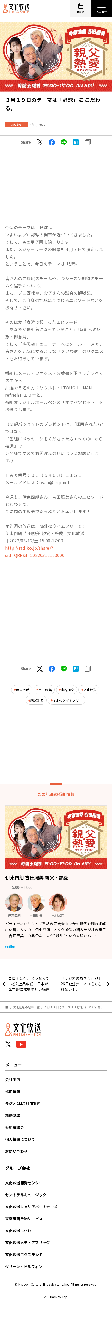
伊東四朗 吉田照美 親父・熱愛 (36, 877)
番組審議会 (14, 1127)
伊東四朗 (22, 689)
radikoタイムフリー (68, 700)
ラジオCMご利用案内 (23, 1103)
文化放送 (90, 689)
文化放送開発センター (24, 1182)
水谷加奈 (67, 689)
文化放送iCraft (18, 1230)
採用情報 (12, 1091)
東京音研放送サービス (24, 1218)
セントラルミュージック (25, 1194)
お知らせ (16, 124)
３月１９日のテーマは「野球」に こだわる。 (74, 1007)
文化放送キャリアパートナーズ (31, 1206)
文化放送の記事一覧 (26, 1007)
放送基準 (12, 1115)
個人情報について (20, 1139)
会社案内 (12, 1079)
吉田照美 (45, 689)
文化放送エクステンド (24, 1254)
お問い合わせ (16, 1151)
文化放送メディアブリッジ (27, 1242)
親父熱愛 (37, 700)
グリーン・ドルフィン (23, 1266)
